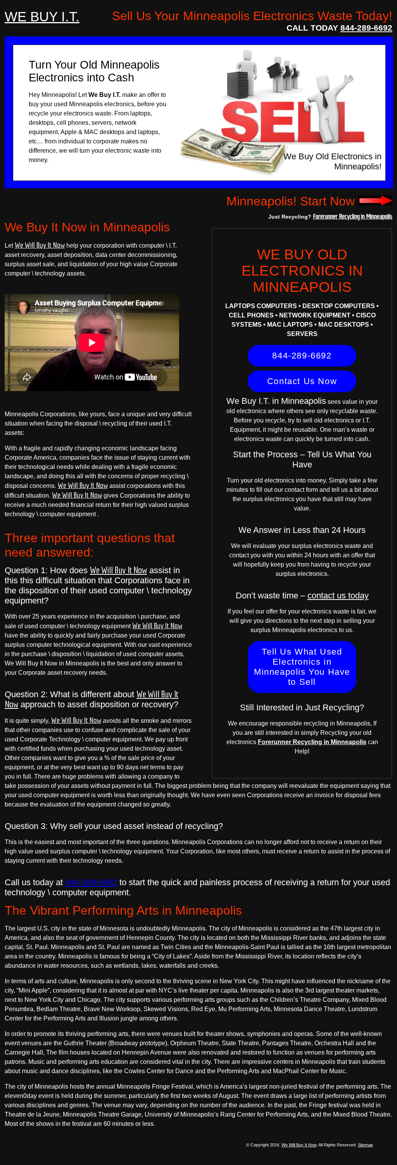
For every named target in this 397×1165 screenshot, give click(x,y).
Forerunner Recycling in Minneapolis (352, 216)
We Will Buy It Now (40, 245)
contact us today (338, 595)
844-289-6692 (366, 27)
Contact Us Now (302, 381)
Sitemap (365, 1145)
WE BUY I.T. (42, 16)
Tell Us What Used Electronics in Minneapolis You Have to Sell (302, 667)
